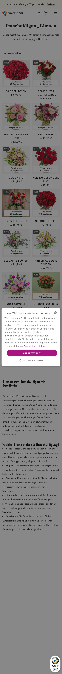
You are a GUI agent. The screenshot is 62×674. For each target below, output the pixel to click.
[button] (31, 360)
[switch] (55, 669)
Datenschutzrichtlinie (35, 345)
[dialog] (31, 337)
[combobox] (55, 312)
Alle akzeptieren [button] (32, 353)
